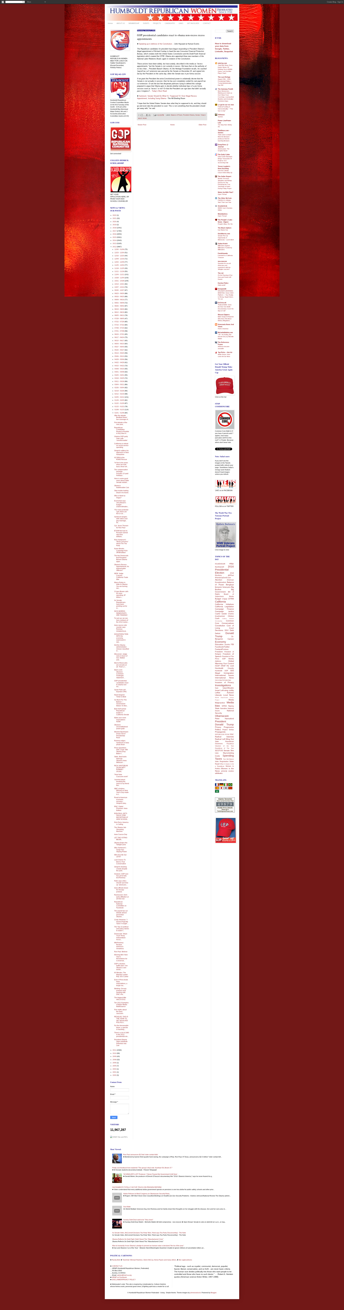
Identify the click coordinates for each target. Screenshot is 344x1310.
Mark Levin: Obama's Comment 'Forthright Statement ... (119, 674)
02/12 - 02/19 (119, 394)
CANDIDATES (170, 23)
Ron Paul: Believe (120, 952)
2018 (115, 228)
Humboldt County (224, 668)
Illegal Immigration (224, 673)
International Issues (224, 675)
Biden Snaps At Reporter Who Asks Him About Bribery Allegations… (226, 319)
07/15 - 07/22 (119, 325)
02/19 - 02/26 (119, 391)
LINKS (181, 23)
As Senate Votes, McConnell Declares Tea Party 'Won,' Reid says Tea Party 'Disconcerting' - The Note (149, 1233)
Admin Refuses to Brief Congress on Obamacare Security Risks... (147, 1194)
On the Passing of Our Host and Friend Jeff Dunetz (225, 277)
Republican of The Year (224, 748)
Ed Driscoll (222, 303)
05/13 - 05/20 (119, 353)
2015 (115, 237)
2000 (115, 1075)
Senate (197, 115)
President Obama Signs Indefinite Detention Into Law (121, 1042)
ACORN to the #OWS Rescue (120, 458)
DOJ (226, 630)
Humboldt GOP (221, 671)
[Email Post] (154, 115)
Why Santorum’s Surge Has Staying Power (120, 850)
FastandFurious (221, 649)
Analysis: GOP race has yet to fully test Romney (121, 876)
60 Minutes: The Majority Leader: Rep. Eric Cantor (121, 974)
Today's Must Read (159, 91)
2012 (115, 247)
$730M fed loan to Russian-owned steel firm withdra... (121, 533)
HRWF (223, 666)
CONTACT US (117, 1266)
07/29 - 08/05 (119, 319)
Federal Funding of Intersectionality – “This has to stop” (225, 109)
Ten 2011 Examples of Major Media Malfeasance (121, 1005)
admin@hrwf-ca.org (124, 1275)
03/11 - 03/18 (119, 381)
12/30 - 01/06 (119, 249)
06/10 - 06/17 (119, 341)
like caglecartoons (185, 1260)
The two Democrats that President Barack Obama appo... (121, 558)
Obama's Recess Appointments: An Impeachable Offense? (121, 567)
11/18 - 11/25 (119, 268)
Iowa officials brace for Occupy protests (121, 890)
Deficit (217, 633)
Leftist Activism (224, 693)
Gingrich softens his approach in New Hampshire (121, 452)
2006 (115, 1063)
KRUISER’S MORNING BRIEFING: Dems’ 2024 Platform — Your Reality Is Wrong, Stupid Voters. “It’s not (226, 295)
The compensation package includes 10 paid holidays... (121, 472)
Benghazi (230, 585)
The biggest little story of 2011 (120, 998)
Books (231, 596)
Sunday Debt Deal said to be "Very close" (138, 1220)
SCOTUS (219, 750)
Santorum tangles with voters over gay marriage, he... (121, 520)
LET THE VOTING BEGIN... (120, 838)
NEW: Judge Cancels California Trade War (121, 576)
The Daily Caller (224, 155)
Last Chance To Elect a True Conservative (120, 862)
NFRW (224, 706)
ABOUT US (121, 23)
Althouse (221, 115)
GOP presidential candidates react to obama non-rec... (121, 684)
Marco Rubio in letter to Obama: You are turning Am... (121, 585)
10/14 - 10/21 (119, 284)
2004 (115, 1069)
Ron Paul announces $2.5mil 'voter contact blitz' (140, 1155)
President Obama (188, 115)
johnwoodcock (195, 1293)
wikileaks (219, 773)
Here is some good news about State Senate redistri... (121, 480)
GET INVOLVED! (193, 23)
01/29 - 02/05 (119, 400)
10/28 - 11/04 (119, 278)
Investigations (223, 685)
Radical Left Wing (222, 739)
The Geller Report (224, 176)
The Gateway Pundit (225, 89)
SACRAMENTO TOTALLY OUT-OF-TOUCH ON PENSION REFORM (136, 1187)
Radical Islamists (224, 737)
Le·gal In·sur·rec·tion (226, 105)
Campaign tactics (224, 611)
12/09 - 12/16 (119, 259)
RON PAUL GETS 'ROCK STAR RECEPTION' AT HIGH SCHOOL (121, 816)
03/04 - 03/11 (119, 384)
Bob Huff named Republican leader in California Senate (121, 712)
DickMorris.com (224, 234)
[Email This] (139, 115)
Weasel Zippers (224, 315)
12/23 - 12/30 (119, 253)
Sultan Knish (222, 244)
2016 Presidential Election (224, 569)
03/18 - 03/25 (119, 378)
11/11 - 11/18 (119, 271)
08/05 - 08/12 (119, 315)
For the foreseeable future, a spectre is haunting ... (121, 1027)
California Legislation (224, 606)
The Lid (220, 273)
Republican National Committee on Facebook (120, 905)
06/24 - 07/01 (119, 334)
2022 (115, 215)
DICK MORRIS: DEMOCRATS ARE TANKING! (120, 613)
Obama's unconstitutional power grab (121, 727)
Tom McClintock (228, 759)
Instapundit (222, 289)
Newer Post (142, 125)
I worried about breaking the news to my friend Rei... (121, 782)
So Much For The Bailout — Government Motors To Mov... (121, 703)
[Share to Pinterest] (149, 115)
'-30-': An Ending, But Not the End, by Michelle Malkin (226, 336)
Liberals (218, 695)
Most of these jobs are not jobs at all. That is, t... (120, 665)
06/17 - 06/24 (119, 337)
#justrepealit (219, 567)
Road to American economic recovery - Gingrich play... (120, 800)
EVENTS (146, 23)
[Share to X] (144, 115)
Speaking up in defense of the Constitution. (156, 44)
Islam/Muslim (228, 688)
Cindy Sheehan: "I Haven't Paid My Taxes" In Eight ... (121, 922)
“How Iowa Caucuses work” (121, 775)
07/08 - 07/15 (119, 328)
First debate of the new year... (120, 423)
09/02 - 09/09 (119, 303)
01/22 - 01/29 (119, 403)
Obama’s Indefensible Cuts (121, 486)
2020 (115, 222)
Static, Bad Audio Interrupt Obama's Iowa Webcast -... (120, 759)
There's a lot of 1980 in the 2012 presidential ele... (121, 1034)
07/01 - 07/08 (119, 331)
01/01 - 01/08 (119, 413)
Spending (228, 755)
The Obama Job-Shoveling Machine (120, 829)
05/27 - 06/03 (119, 347)
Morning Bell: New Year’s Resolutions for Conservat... (121, 957)
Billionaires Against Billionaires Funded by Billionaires (225, 247)
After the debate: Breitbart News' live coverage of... (121, 417)
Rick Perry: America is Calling (121, 823)
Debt (232, 630)
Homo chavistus (223, 328)
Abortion (218, 580)
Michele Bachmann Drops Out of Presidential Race (121, 735)
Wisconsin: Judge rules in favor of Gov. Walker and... (120, 657)
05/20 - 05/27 (119, 350)
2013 (115, 243)
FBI (232, 644)
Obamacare (222, 715)
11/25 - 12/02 (119, 265)
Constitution (220, 626)
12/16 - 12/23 (119, 256)
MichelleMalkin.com (225, 332)
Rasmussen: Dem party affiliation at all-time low (121, 897)
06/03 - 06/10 (119, 344)
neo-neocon (222, 261)
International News (224, 678)
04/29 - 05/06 (119, 359)
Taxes (218, 758)
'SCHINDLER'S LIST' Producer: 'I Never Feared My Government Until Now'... (150, 1174)
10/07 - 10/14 (119, 287)
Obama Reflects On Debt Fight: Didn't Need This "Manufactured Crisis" (137, 1239)
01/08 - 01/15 (119, 410)
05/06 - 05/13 (119, 356)
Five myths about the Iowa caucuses (120, 1012)
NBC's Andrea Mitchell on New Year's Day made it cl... (121, 791)
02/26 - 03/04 (119, 388)
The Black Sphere (224, 228)
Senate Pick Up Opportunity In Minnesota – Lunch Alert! (226, 238)
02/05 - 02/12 (119, 397)
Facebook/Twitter (222, 647)
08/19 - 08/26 (119, 309)
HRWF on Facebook (119, 1277)
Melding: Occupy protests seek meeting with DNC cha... (120, 991)
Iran (216, 688)
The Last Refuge (224, 77)
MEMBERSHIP (134, 23)
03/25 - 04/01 (119, 375)
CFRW (231, 599)
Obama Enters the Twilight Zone (120, 844)
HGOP (217, 666)
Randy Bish (116, 1260)
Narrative (223, 708)
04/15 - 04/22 (119, 366)
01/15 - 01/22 (119, 406)
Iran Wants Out (223, 230)
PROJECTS (157, 23)
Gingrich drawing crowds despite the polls (120, 869)
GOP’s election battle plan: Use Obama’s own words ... (121, 966)
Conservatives (228, 623)
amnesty (224, 771)
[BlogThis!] (142, 115)
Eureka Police (223, 283)
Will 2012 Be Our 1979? (120, 856)
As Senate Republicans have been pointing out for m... (120, 604)
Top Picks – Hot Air (225, 352)
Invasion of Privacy (224, 682)
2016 (115, 234)
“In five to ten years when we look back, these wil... (121, 465)
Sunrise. (220, 117)
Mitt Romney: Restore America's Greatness (119, 945)
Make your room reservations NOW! (120, 720)
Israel (217, 690)
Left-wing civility (227, 690)
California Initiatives (224, 604)
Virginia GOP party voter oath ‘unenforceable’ (121, 438)
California (220, 601)
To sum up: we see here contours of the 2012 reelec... (121, 620)
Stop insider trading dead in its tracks (121, 491)
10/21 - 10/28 (119, 281)
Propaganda (220, 732)
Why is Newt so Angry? (119, 497)
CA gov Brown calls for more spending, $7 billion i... (121, 594)
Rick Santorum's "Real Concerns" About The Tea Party (121, 542)
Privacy (218, 727)
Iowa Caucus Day (120, 834)
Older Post (202, 125)
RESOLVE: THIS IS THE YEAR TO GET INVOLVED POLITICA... (121, 1019)
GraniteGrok (222, 206)
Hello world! (221, 285)
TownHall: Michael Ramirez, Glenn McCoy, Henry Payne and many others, (150, 1260)
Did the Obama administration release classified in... (121, 648)
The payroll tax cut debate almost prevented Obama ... (121, 914)
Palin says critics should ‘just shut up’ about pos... (121, 883)
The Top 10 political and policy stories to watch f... (121, 929)
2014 (115, 240)
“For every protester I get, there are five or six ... (121, 512)
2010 (115, 1053)
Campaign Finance (224, 609)
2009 (115, 1056)
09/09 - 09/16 (119, 300)
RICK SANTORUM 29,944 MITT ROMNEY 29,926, (121, 768)
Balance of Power (176, 115)
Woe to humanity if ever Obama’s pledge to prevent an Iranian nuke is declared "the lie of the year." (148, 1246)
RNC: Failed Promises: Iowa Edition (120, 808)
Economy (220, 641)
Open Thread (222, 194)
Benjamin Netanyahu (223, 587)
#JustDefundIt (220, 564)
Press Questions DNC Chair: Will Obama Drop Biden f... (121, 751)
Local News (228, 695)
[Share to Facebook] (147, 115)
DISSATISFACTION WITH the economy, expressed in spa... (121, 638)
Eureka (227, 644)
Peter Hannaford (224, 718)
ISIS (232, 671)
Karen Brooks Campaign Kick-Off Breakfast (121, 550)
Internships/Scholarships (223, 680)
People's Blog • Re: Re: (225, 224)
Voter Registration (222, 761)
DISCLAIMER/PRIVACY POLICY (124, 1280)
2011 (115, 1050)
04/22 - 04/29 (119, 362)
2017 (115, 231)
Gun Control (228, 663)
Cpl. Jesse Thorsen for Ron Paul (121, 526)
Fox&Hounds (223, 253)
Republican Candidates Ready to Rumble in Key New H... (121, 430)
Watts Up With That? (225, 192)
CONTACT (207, 23)
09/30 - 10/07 (119, 290)
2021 (115, 218)
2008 (115, 1060)
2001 (115, 1072)
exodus (231, 771)
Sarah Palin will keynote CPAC (120, 691)
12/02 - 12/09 (119, 262)
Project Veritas (228, 730)
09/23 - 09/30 (119, 293)
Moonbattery (222, 214)
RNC (232, 734)
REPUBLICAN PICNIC (222, 734)
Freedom (219, 652)
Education (219, 644)
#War (231, 564)
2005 (115, 1066)
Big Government (224, 590)
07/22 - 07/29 (119, 322)
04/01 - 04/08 (119, 372)
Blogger (213, 1293)
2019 (115, 225)
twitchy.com (222, 63)
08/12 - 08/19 (119, 312)
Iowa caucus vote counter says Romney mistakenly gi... (120, 628)
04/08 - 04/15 (119, 369)
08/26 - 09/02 (119, 306)
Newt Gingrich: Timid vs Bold (120, 696)
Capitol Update (221, 614)
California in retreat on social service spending (121, 445)
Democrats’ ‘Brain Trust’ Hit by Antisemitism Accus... (120, 937)
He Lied (230, 666)
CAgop (224, 599)
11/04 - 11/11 (119, 274)
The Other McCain (225, 198)
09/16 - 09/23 (119, 296)
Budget (218, 599)
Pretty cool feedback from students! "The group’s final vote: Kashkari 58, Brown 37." (142, 1168)
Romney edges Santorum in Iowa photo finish (121, 743)
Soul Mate (127, 1207)
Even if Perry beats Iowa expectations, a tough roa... (121, 982)
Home (110, 23)
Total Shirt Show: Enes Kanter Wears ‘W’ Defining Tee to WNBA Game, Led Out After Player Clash (225, 69)
